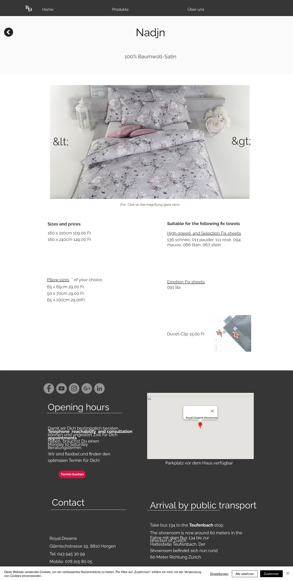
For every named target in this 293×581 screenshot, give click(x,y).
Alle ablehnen (245, 574)
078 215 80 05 (78, 561)
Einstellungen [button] (219, 574)
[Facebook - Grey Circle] (49, 388)
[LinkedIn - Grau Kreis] (99, 388)
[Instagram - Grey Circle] (74, 388)
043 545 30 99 (71, 553)
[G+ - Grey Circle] (87, 388)
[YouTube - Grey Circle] (61, 388)
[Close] (287, 574)
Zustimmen (271, 574)
